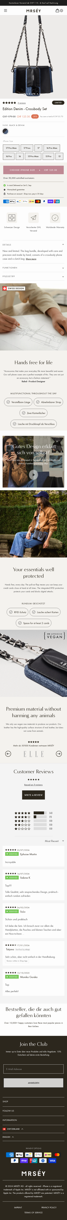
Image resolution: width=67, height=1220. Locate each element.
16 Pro (9, 156)
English (6, 1137)
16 (20, 156)
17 (38, 147)
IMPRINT (18, 1207)
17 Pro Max (11, 147)
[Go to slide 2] (27, 94)
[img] (10, 849)
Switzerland (13, 1129)
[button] (5, 10)
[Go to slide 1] (24, 94)
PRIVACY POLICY (48, 1207)
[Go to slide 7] (40, 94)
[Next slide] (59, 754)
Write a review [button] (33, 794)
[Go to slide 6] (37, 94)
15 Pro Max (33, 156)
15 (59, 156)
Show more (31, 258)
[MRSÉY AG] (34, 10)
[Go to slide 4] (32, 94)
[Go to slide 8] (42, 94)
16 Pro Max (51, 147)
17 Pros (26, 147)
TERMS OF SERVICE (33, 1212)
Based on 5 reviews (33, 784)
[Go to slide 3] (29, 94)
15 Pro (48, 156)
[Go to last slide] (8, 754)
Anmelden (33, 1082)
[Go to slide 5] (35, 94)
